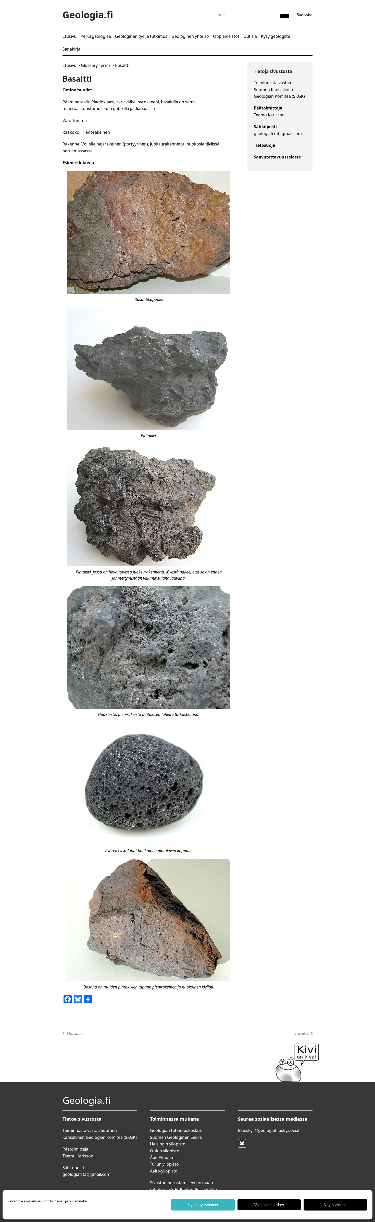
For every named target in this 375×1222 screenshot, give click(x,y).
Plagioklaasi (102, 102)
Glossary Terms (96, 65)
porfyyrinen (135, 144)
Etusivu (69, 65)
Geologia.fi (87, 14)
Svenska (304, 15)
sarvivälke (125, 102)
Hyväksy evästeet (203, 1205)
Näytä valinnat (335, 1205)
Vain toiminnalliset (269, 1205)
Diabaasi (73, 1034)
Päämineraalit (75, 102)
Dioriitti (303, 1034)
